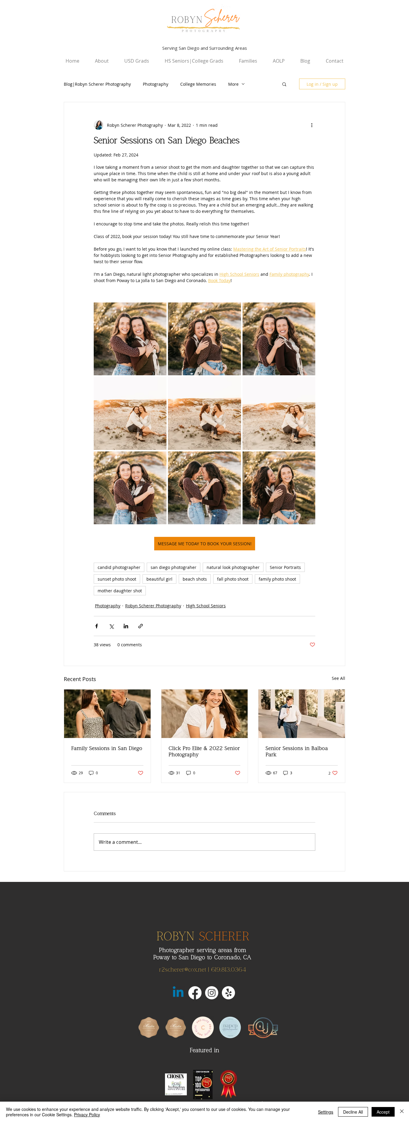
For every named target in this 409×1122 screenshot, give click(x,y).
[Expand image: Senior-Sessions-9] (307, 459)
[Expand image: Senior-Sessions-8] (233, 459)
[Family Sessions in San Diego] (107, 713)
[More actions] (311, 125)
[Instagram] (211, 992)
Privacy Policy (87, 1115)
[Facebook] (195, 992)
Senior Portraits (285, 567)
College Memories (198, 84)
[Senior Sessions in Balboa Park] (301, 713)
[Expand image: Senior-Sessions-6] (307, 384)
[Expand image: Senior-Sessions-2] (233, 310)
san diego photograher (173, 567)
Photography (155, 84)
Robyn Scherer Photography (153, 606)
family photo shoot (277, 579)
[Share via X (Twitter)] (111, 626)
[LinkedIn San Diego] (178, 992)
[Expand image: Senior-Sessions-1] (158, 310)
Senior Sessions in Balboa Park (297, 751)
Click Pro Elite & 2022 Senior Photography (204, 751)
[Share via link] (140, 626)
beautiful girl (159, 579)
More (233, 84)
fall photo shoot (233, 579)
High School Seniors (206, 606)
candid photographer (119, 567)
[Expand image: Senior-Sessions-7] (158, 459)
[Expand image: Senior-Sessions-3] (307, 310)
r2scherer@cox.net (182, 969)
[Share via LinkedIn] (126, 626)
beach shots (195, 579)
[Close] (401, 1111)
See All (338, 678)
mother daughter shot (120, 591)
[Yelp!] (228, 992)
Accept (383, 1112)
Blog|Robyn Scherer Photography (97, 84)
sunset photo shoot (117, 579)
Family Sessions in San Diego (106, 748)
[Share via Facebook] (96, 626)
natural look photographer (233, 567)
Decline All (353, 1112)
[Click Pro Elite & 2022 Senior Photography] (204, 713)
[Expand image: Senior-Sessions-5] (233, 384)
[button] (284, 84)
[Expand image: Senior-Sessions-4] (158, 384)
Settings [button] (325, 1112)
